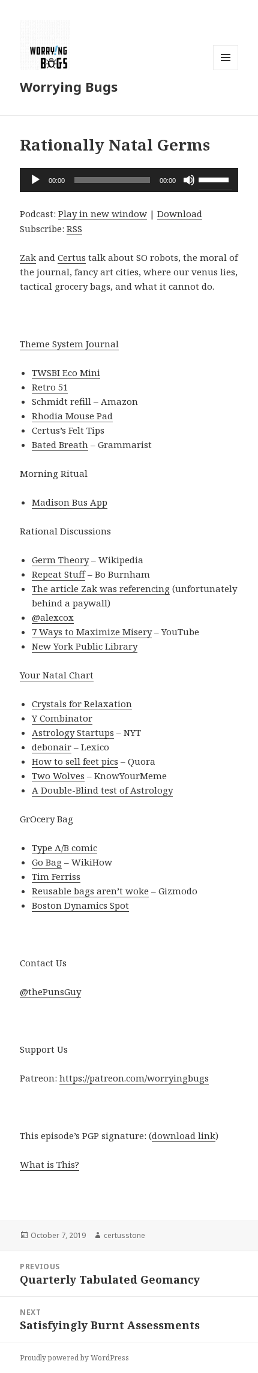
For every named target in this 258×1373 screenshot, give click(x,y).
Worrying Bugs (69, 86)
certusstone (124, 1235)
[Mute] (189, 180)
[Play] (35, 180)
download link (183, 1135)
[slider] (215, 179)
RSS (74, 229)
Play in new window (102, 214)
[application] (129, 180)
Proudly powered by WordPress (74, 1358)
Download (179, 214)
